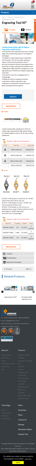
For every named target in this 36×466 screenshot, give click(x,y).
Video (28, 29)
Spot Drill (21, 366)
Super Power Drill (23, 387)
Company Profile (6, 355)
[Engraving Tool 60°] (10, 288)
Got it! (18, 462)
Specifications (11, 106)
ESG (2, 369)
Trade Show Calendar (7, 363)
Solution (3, 410)
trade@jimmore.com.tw (12, 320)
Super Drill (21, 384)
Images (12, 29)
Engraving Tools (19, 17)
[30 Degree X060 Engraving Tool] (27, 288)
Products (10, 17)
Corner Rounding (23, 378)
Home (3, 17)
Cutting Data (11, 258)
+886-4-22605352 (9, 318)
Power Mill (21, 392)
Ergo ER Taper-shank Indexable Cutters (24, 397)
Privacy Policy (5, 366)
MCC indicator (5, 358)
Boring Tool (21, 390)
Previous (9, 269)
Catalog (9, 254)
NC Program (5, 416)
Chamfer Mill (22, 375)
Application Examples (13, 262)
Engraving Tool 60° (10, 297)
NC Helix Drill (22, 381)
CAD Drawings (5, 418)
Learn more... (28, 459)
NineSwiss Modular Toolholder (24, 356)
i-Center (20, 369)
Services (3, 361)
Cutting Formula (6, 413)
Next (28, 269)
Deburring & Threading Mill (25, 362)
